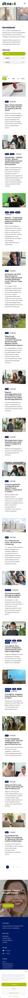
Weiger (14, 988)
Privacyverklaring (16, 996)
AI (8, 78)
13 (17, 867)
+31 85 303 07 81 (7, 968)
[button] (25, 971)
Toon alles (4, 79)
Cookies (10, 996)
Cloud (22, 78)
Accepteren (14, 984)
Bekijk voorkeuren (14, 993)
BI (18, 78)
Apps (13, 78)
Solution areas (6, 938)
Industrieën (5, 936)
